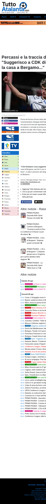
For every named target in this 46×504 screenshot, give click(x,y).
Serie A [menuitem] (13, 17)
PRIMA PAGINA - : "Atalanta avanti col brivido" (36, 240)
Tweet (39, 202)
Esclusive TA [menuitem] (24, 17)
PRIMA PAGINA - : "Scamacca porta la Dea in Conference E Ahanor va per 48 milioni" (33, 229)
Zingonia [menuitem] (37, 17)
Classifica (6, 153)
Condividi (27, 202)
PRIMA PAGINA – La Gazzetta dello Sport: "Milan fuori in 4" (35, 265)
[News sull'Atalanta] (15, 6)
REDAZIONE (41, 485)
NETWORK (31, 485)
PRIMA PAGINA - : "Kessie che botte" (35, 215)
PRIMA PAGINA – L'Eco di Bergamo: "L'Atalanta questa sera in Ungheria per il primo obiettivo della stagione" (33, 254)
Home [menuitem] (4, 17)
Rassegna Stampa (32, 180)
